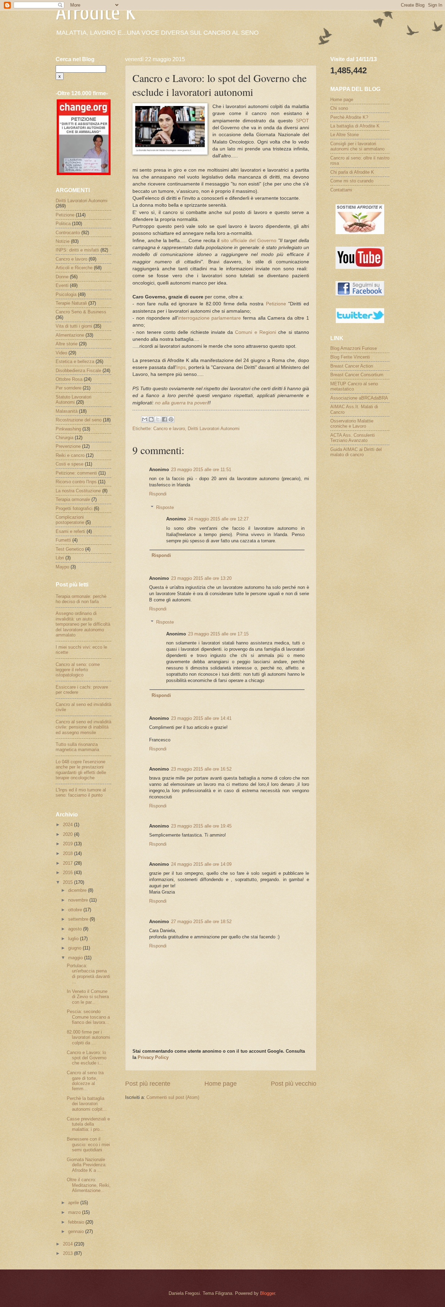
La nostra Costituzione (78, 490)
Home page (220, 1083)
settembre (79, 919)
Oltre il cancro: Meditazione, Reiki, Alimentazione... (89, 1185)
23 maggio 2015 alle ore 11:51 (201, 469)
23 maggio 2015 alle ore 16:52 (201, 769)
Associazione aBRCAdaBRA (359, 398)
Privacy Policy (153, 1057)
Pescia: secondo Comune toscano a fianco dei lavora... (88, 1017)
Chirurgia (64, 437)
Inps (181, 367)
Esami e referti (70, 531)
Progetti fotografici (74, 508)
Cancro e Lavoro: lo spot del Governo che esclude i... (86, 1058)
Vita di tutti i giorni (74, 326)
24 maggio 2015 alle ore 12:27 (218, 518)
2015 (68, 882)
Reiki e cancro (70, 455)
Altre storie (67, 343)
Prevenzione (68, 446)
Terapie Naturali (71, 303)
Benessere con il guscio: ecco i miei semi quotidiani (88, 1144)
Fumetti (63, 540)
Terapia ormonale (73, 499)
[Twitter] (360, 321)
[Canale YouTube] (359, 267)
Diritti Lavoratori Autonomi (214, 428)
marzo (75, 1212)
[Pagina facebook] (359, 294)
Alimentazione (70, 335)
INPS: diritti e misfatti (77, 250)
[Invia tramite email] (144, 419)
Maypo (62, 566)
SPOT (302, 120)
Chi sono (339, 108)
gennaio (76, 1231)
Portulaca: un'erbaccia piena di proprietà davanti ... (88, 973)
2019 (68, 843)
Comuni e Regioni (255, 332)
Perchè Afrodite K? (349, 117)
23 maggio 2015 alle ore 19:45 (201, 826)
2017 (68, 863)
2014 (68, 1244)
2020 (68, 834)
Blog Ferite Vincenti (350, 357)
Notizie (63, 241)
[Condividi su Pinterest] (171, 419)
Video (61, 352)
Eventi (62, 285)
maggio (76, 957)
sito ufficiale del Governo (248, 240)
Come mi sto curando (351, 180)
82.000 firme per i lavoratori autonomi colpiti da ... (88, 1037)
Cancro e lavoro (169, 428)
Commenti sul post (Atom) (172, 1097)
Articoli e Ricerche (74, 267)
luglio (74, 938)
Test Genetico (70, 549)
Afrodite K (96, 13)
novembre (78, 900)
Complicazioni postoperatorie (70, 520)
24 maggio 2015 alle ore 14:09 (201, 864)
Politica (63, 223)
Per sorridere (68, 388)
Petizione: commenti (76, 473)
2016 (68, 872)
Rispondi (158, 493)
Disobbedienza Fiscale (78, 370)
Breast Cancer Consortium (356, 374)
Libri (60, 557)
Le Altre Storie (344, 134)
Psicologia (66, 294)
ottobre (75, 909)
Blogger (267, 1293)
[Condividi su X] (157, 419)
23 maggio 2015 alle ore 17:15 (218, 633)
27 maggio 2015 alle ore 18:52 (201, 921)
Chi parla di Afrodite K (352, 172)
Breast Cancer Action (351, 366)
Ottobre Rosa (69, 379)
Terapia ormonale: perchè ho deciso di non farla (81, 599)
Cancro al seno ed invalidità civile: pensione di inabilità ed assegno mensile (83, 727)
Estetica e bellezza (75, 361)
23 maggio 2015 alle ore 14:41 (201, 718)
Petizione (276, 303)
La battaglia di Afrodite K (355, 126)
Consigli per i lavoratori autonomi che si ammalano (357, 146)
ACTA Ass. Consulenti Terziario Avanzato (352, 438)
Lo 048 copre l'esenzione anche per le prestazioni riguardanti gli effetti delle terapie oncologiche (81, 769)
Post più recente (147, 1083)
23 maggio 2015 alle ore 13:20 (201, 578)
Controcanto (68, 232)
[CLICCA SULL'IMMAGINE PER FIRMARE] (84, 173)
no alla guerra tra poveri (181, 402)
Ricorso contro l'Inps (76, 481)
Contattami (341, 189)
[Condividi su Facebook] (164, 419)
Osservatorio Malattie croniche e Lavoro (351, 423)
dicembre (78, 890)
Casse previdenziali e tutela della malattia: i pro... (88, 1124)
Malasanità (67, 411)
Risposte (165, 507)
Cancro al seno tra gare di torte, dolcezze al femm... (85, 1080)
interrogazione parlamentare (209, 318)
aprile (74, 1202)
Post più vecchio (293, 1083)
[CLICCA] (359, 232)
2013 (68, 1253)
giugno (75, 948)
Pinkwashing (68, 428)
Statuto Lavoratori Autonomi (73, 399)
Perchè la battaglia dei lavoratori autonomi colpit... (87, 1104)
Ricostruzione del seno (79, 419)
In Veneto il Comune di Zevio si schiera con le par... (88, 997)
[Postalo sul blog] (151, 419)
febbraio (77, 1222)
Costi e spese (69, 464)
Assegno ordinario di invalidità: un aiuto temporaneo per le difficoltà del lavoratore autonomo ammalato (83, 624)
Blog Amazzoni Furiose (353, 348)
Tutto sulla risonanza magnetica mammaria (77, 747)
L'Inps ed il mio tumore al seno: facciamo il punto (81, 792)
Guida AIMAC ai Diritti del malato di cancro (356, 452)
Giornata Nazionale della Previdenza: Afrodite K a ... (87, 1165)
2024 (68, 824)
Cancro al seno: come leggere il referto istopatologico (78, 670)
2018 (68, 853)
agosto (75, 928)
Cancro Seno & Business (81, 311)
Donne (62, 276)
